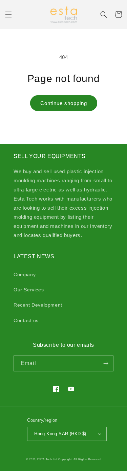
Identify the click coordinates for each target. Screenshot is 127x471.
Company (25, 274)
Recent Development (38, 305)
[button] (8, 14)
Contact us (26, 320)
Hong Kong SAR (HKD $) (60, 433)
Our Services (29, 289)
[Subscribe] (105, 363)
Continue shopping (63, 103)
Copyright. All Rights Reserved (79, 459)
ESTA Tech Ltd (47, 459)
